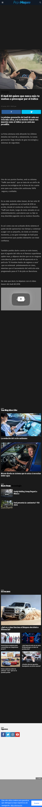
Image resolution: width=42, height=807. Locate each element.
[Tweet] (31, 112)
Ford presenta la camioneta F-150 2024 (27, 504)
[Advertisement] (21, 27)
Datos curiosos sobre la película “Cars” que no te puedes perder (9, 670)
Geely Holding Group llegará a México (25, 492)
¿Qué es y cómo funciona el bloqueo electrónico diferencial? (19, 628)
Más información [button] (16, 805)
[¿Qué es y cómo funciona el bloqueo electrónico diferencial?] (21, 610)
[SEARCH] (40, 2)
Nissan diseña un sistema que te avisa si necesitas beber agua (21, 474)
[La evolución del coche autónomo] (21, 424)
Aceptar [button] (36, 803)
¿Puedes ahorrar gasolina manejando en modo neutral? (31, 665)
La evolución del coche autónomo (14, 438)
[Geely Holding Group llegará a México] (7, 493)
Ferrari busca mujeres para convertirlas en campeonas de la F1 (9, 647)
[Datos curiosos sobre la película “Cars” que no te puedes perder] (10, 659)
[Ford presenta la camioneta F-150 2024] (7, 504)
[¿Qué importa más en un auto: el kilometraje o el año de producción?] (31, 638)
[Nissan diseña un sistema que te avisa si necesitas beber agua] (21, 456)
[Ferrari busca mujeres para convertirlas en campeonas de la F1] (10, 638)
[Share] (11, 112)
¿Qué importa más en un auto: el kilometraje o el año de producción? (31, 647)
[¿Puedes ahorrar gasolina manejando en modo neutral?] (31, 656)
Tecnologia (16, 486)
